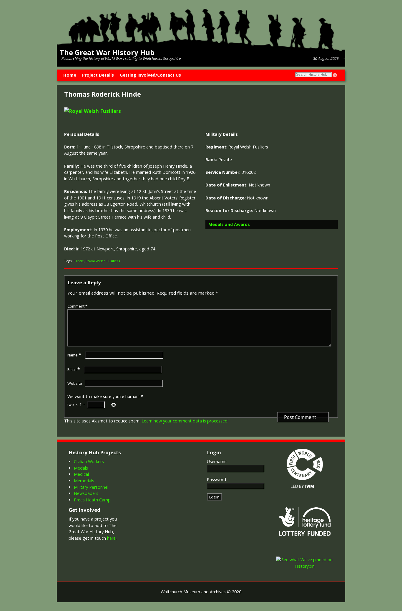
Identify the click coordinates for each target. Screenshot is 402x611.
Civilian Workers (89, 461)
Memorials (84, 480)
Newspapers (86, 493)
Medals (81, 468)
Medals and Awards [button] (229, 224)
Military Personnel (91, 487)
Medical (81, 474)
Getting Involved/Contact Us (150, 75)
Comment (77, 306)
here (111, 538)
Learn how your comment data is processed (184, 421)
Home (69, 75)
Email (73, 369)
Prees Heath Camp (92, 500)
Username (217, 461)
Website (74, 383)
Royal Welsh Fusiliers (103, 261)
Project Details (98, 75)
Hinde (79, 261)
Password (216, 479)
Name (74, 355)
